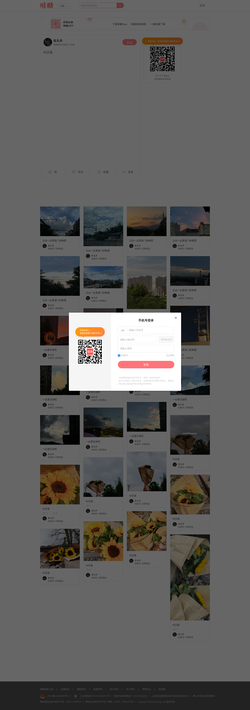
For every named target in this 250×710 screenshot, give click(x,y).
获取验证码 (166, 339)
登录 (146, 364)
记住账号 (124, 355)
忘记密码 (170, 355)
